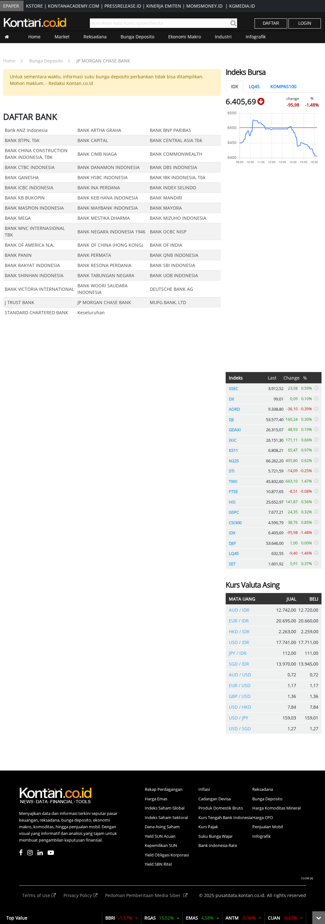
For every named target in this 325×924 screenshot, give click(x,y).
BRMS (164, 918)
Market (62, 37)
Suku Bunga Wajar (215, 836)
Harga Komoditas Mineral (276, 808)
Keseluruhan (91, 312)
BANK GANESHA (22, 177)
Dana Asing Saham (162, 827)
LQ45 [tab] (254, 86)
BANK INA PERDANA (98, 188)
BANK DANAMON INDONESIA (108, 167)
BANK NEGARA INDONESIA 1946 (111, 232)
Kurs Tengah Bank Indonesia (225, 817)
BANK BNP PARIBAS (170, 130)
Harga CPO (262, 817)
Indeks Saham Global (164, 808)
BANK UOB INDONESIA (174, 275)
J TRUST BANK (19, 302)
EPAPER (11, 6)
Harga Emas (156, 799)
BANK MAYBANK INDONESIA (107, 208)
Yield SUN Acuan (160, 836)
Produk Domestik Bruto (220, 808)
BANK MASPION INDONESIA (34, 208)
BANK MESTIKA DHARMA (103, 218)
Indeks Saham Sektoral (166, 817)
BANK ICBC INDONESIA (29, 188)
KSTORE (34, 6)
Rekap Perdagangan (163, 789)
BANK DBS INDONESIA (173, 167)
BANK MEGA (18, 218)
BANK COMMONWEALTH (176, 154)
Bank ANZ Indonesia (26, 130)
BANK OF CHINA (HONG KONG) (110, 245)
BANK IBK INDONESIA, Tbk (177, 177)
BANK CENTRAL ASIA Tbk (176, 140)
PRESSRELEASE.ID (122, 6)
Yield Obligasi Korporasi (167, 855)
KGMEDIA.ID (242, 6)
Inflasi (204, 789)
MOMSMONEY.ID (204, 6)
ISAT (285, 918)
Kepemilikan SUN (161, 845)
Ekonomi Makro (184, 37)
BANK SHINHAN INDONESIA (34, 275)
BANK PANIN (18, 255)
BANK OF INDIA (166, 245)
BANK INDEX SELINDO (173, 188)
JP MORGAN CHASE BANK (103, 61)
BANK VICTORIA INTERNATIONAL (39, 289)
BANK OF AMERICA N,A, (29, 245)
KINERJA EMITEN (163, 6)
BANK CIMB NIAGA (97, 154)
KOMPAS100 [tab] (283, 86)
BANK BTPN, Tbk (22, 140)
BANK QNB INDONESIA (174, 255)
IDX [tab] (234, 86)
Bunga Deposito (137, 37)
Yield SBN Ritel (158, 864)
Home (34, 37)
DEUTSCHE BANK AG (171, 289)
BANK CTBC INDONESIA (30, 167)
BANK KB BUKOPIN (25, 198)
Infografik (256, 37)
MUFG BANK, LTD (168, 302)
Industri (223, 37)
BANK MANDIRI (166, 198)
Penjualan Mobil (267, 827)
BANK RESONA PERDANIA (104, 265)
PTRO (205, 918)
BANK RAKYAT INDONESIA (32, 265)
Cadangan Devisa (214, 799)
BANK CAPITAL (92, 140)
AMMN (121, 918)
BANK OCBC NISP (168, 232)
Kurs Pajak (208, 827)
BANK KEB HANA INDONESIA (107, 198)
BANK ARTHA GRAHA (99, 130)
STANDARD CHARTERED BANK (36, 312)
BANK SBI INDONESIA (172, 265)
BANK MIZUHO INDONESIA (178, 218)
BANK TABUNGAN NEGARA (105, 275)
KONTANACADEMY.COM (73, 6)
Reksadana (95, 37)
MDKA (245, 918)
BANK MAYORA (166, 208)
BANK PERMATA (94, 255)
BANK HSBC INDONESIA (102, 177)
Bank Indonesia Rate (217, 845)
